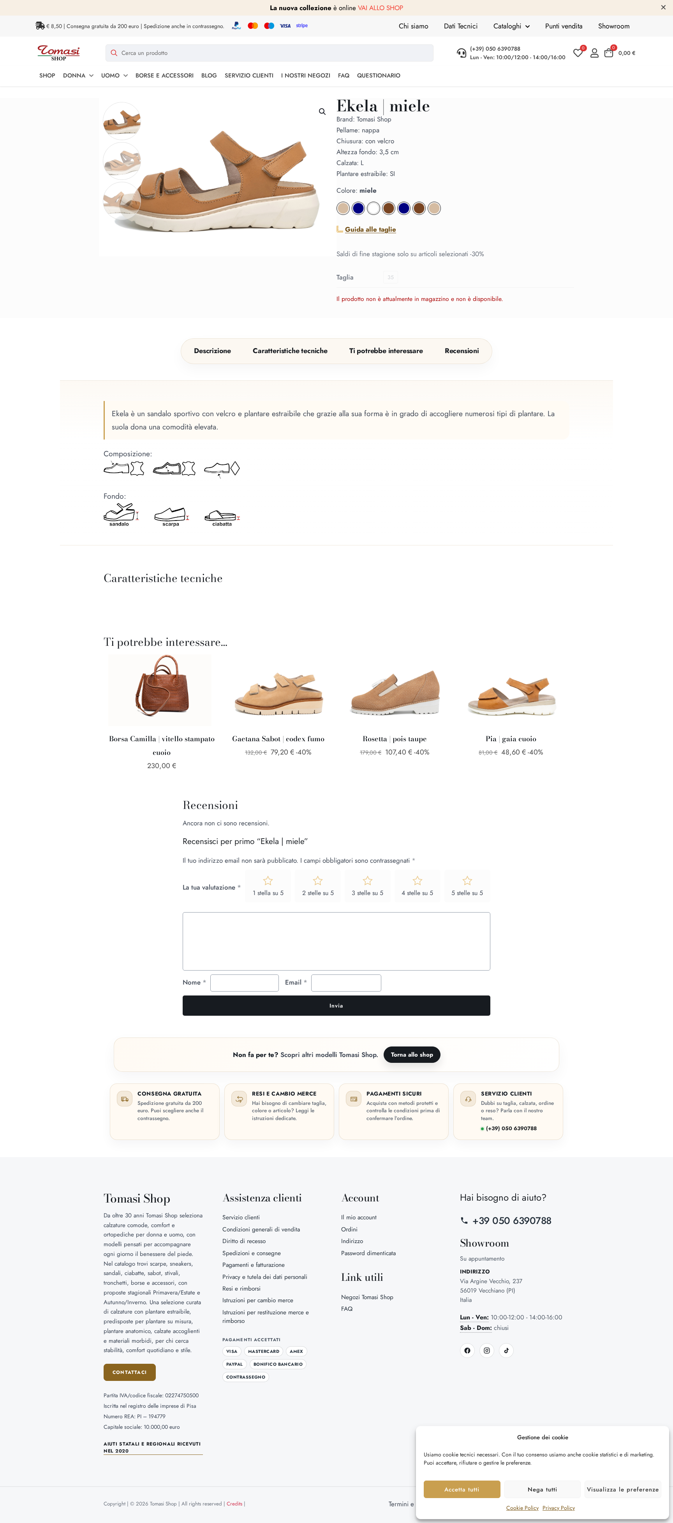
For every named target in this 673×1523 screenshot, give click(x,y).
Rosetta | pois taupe (395, 738)
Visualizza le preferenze (623, 1489)
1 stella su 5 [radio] (268, 892)
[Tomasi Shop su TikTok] (506, 1350)
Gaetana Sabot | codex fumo (278, 738)
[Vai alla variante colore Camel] (420, 212)
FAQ (346, 1308)
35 (391, 277)
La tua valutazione (212, 887)
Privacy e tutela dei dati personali (264, 1276)
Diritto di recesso (244, 1240)
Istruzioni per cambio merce (257, 1300)
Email (296, 982)
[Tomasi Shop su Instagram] (486, 1350)
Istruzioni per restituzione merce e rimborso (265, 1316)
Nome (194, 982)
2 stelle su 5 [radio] (318, 892)
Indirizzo (352, 1240)
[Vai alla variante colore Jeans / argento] (358, 212)
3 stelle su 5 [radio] (367, 892)
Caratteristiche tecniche (290, 351)
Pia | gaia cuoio (511, 738)
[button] (323, 112)
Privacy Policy (559, 1508)
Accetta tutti (461, 1489)
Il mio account (359, 1217)
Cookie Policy (522, 1508)
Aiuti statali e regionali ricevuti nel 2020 (152, 1447)
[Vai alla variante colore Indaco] (404, 212)
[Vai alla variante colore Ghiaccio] (434, 212)
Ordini (349, 1229)
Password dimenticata (368, 1253)
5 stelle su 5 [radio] (467, 892)
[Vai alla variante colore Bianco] (373, 212)
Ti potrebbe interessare (386, 351)
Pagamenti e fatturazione (253, 1264)
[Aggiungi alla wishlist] (204, 699)
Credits (234, 1503)
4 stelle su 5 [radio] (417, 892)
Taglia (345, 277)
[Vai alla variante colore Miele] (389, 212)
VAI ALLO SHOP (380, 7)
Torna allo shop (412, 1054)
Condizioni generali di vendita (261, 1229)
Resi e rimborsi (241, 1288)
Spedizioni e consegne (251, 1253)
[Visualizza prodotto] (204, 682)
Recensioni (462, 351)
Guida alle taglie (370, 229)
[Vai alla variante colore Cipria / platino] (343, 212)
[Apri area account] (596, 53)
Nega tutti (542, 1489)
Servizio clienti (241, 1217)
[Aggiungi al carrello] (204, 665)
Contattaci (130, 1372)
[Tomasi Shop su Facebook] (467, 1350)
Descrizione (212, 351)
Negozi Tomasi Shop (367, 1297)
